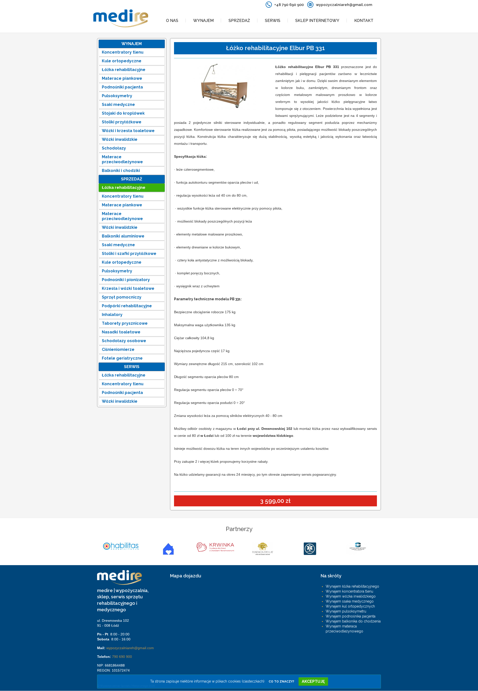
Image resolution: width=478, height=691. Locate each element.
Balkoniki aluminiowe (123, 236)
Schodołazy (114, 148)
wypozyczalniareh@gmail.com (130, 648)
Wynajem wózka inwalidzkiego (351, 596)
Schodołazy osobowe (124, 340)
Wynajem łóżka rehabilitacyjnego (352, 586)
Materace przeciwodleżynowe (122, 159)
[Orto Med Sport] (310, 548)
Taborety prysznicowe (125, 323)
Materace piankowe (122, 78)
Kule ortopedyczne (121, 61)
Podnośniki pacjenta (122, 87)
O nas (172, 20)
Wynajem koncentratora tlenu (349, 591)
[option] (120, 548)
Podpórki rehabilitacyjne (127, 306)
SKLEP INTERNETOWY (317, 20)
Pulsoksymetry (117, 95)
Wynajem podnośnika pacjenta (350, 616)
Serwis (272, 20)
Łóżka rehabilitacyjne (123, 69)
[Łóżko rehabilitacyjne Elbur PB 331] (225, 88)
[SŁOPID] (120, 548)
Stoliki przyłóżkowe (121, 122)
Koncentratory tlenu (122, 52)
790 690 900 (122, 657)
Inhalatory (112, 314)
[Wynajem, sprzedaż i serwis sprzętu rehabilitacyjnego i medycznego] (120, 18)
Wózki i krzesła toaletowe (128, 130)
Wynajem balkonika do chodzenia (353, 621)
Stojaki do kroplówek (123, 113)
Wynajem (203, 20)
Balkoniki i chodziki (121, 170)
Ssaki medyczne (118, 104)
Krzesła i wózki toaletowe (128, 288)
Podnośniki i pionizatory (126, 279)
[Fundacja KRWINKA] (168, 547)
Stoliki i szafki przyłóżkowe (129, 253)
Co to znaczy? (281, 681)
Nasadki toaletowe (121, 332)
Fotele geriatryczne (122, 358)
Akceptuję (313, 681)
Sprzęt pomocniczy (121, 297)
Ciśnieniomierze (118, 349)
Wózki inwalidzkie (119, 139)
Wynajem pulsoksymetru (346, 611)
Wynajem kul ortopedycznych (350, 606)
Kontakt (363, 20)
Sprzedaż (239, 20)
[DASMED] (262, 548)
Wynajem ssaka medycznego (350, 601)
